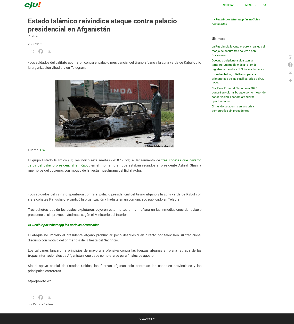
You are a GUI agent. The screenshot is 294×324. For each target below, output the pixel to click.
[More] (290, 80)
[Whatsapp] (32, 51)
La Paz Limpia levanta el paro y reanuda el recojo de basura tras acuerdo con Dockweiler (238, 51)
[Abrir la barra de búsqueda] (265, 5)
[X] (49, 51)
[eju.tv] (33, 5)
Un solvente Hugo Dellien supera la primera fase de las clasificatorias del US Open (238, 79)
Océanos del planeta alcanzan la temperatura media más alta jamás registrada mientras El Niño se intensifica (238, 65)
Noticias (228, 5)
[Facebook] (41, 51)
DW (42, 150)
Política (33, 36)
